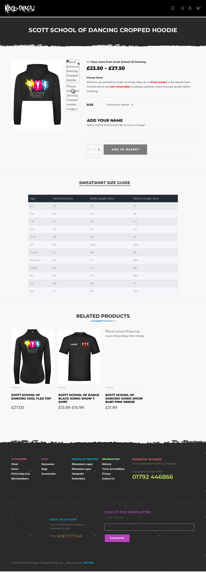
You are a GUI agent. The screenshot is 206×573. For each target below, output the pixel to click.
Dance (15, 469)
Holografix (78, 473)
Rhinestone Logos (82, 464)
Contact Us (108, 478)
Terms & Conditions (113, 469)
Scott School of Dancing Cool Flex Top (31, 396)
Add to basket (125, 149)
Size (90, 105)
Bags (44, 469)
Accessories (49, 473)
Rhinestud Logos (81, 469)
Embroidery (78, 478)
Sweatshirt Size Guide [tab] (104, 182)
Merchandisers (20, 478)
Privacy (106, 473)
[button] (78, 63)
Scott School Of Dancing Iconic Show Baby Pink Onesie (124, 398)
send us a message (165, 463)
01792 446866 (152, 476)
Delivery (106, 464)
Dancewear (48, 464)
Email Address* (114, 517)
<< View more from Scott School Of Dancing (116, 61)
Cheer (14, 464)
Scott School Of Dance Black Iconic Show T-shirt (78, 398)
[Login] (190, 8)
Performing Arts (20, 473)
